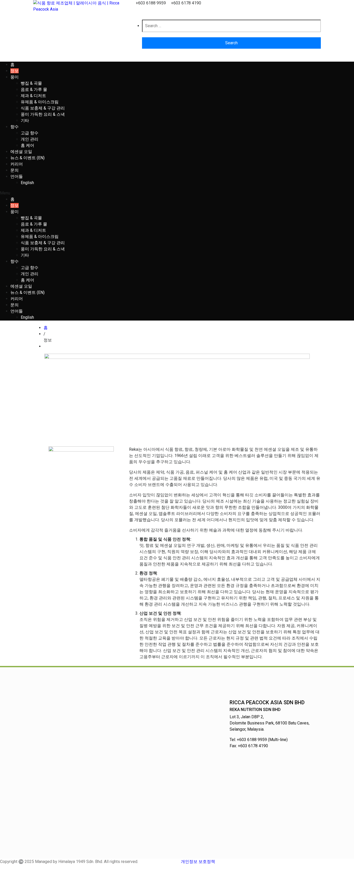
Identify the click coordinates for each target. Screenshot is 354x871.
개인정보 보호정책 (198, 861)
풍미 (14, 77)
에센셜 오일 (21, 151)
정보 (14, 70)
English (27, 182)
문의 (14, 170)
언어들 (16, 176)
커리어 (16, 164)
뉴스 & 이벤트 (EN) (27, 157)
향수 (14, 126)
